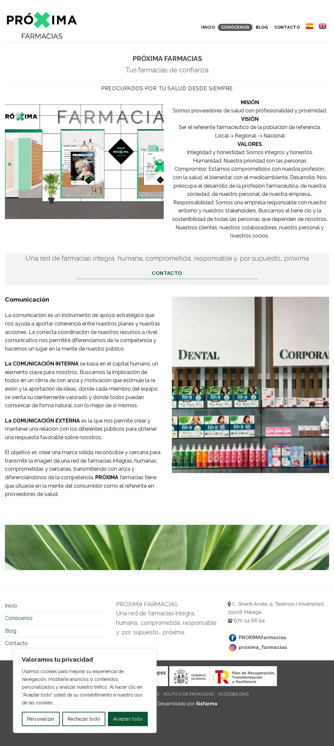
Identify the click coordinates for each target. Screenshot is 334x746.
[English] (322, 26)
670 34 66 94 (249, 621)
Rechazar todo (84, 719)
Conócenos (235, 27)
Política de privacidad (189, 694)
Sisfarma (206, 703)
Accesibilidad (233, 694)
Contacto (287, 27)
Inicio (208, 27)
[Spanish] (309, 26)
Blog (262, 27)
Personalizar (40, 719)
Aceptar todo (128, 719)
